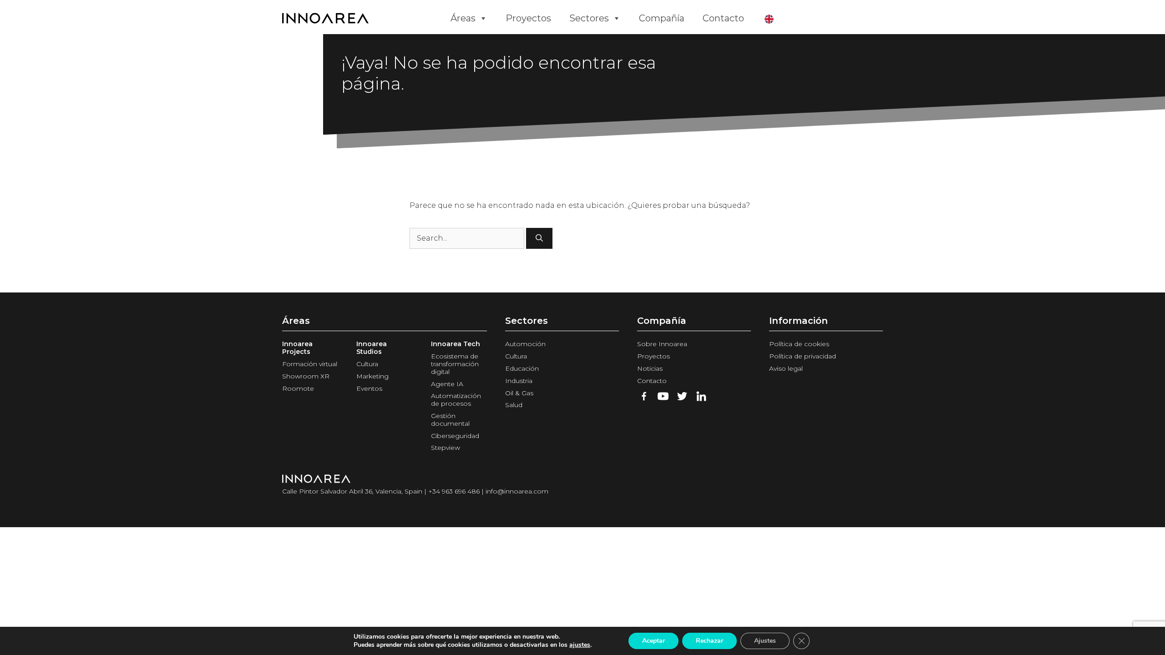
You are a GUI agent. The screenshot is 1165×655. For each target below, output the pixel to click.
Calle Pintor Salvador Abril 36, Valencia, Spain (352, 491)
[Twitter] (682, 396)
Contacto (723, 18)
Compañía (661, 18)
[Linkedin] (701, 396)
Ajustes (765, 640)
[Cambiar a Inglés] (771, 18)
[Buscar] (539, 238)
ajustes (579, 645)
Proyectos (528, 18)
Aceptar (653, 640)
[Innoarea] (359, 18)
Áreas (463, 18)
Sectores (589, 18)
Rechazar (709, 640)
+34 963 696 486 (454, 491)
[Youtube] (663, 396)
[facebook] (644, 396)
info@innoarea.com (517, 491)
